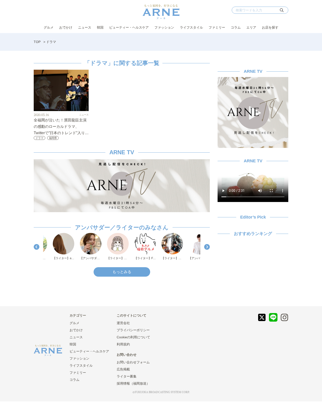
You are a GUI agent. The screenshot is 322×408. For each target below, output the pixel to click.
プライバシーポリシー (133, 330)
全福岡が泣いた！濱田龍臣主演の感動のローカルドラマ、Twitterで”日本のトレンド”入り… (61, 126)
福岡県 (53, 138)
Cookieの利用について (133, 337)
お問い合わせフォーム (133, 362)
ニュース (84, 27)
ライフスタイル (191, 27)
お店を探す (270, 27)
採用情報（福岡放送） (133, 383)
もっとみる (121, 272)
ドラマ (39, 138)
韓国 (100, 27)
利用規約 (123, 344)
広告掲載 (123, 369)
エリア (251, 27)
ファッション (164, 27)
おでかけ (65, 27)
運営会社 (123, 323)
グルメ (49, 27)
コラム (236, 27)
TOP (37, 42)
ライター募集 (126, 376)
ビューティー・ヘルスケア (129, 27)
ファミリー (217, 27)
